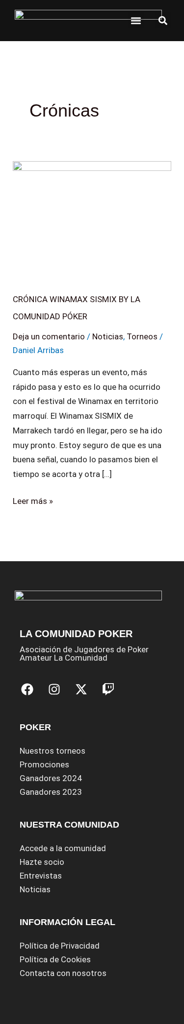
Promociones (44, 764)
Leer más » (33, 500)
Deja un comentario (49, 336)
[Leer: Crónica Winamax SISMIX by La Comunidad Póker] (92, 218)
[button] (136, 20)
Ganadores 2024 (51, 778)
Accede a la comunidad (63, 848)
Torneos (142, 336)
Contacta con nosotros (63, 973)
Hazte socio (42, 862)
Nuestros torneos (52, 751)
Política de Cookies (55, 959)
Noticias (107, 336)
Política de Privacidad (60, 946)
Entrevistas (41, 876)
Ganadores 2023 (51, 792)
